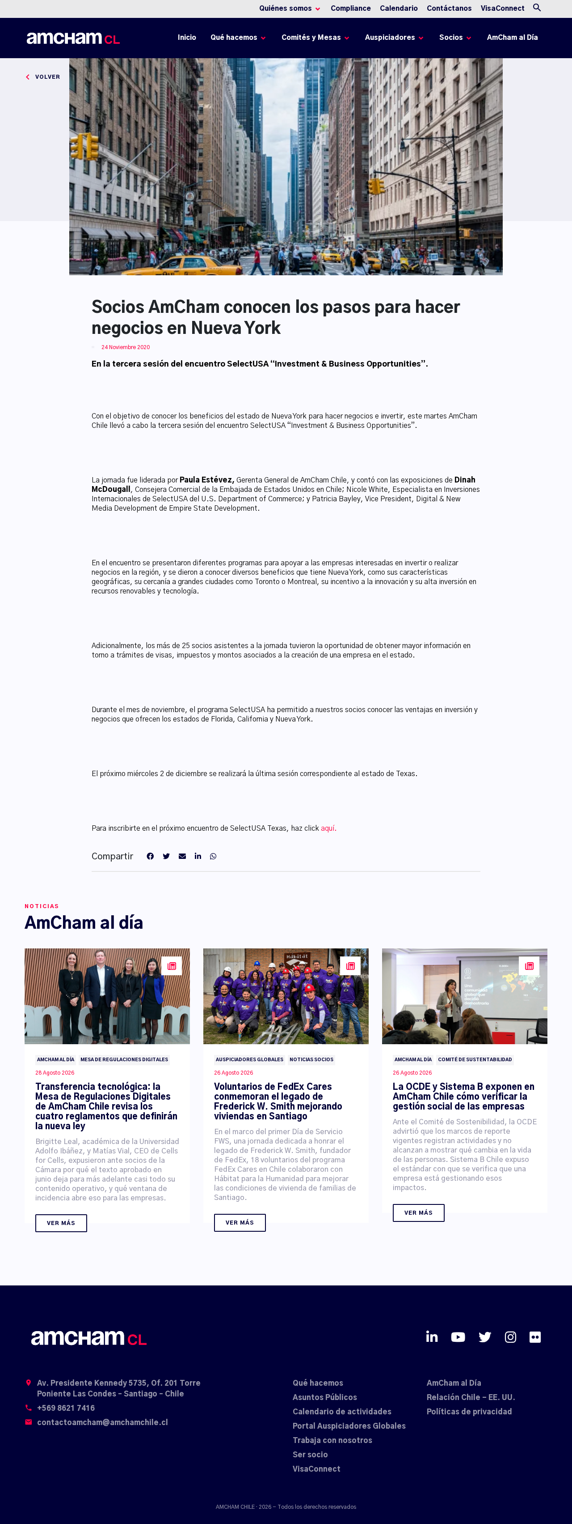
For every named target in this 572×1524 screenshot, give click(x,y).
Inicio (188, 40)
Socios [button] (451, 37)
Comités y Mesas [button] (311, 37)
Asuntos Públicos (325, 1397)
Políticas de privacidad (469, 1412)
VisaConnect (503, 8)
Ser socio (310, 1455)
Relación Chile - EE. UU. (471, 1397)
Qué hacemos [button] (233, 37)
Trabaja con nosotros (332, 1440)
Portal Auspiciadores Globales (349, 1426)
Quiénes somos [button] (285, 8)
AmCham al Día (512, 37)
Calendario (399, 8)
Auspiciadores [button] (390, 37)
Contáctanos (449, 8)
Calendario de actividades (342, 1412)
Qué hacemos (318, 1383)
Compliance (351, 8)
